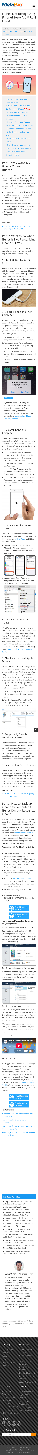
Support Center (25, 1407)
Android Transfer (8, 1397)
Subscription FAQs (26, 1391)
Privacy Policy (19, 1450)
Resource (12, 1321)
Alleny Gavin (10, 1274)
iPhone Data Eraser (9, 1410)
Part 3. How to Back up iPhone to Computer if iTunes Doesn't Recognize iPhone (18, 151)
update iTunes (20, 539)
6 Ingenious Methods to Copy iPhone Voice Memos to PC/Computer (18, 1225)
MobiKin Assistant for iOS (24, 833)
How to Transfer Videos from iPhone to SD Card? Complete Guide (18, 1236)
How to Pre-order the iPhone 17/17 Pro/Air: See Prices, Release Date (17, 1252)
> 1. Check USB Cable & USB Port (18, 112)
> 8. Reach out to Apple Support (18, 145)
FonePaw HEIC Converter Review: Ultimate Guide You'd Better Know (17, 1214)
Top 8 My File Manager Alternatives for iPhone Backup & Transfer (19, 1241)
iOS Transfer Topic (17, 31)
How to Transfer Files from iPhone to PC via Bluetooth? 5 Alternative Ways (18, 1219)
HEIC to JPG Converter (10, 1413)
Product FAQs (24, 1404)
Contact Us (6, 1353)
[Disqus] (19, 1166)
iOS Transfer (22, 1321)
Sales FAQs (23, 1398)
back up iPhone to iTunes (22, 878)
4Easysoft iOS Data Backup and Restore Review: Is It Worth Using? (16, 1208)
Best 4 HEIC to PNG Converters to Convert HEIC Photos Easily (17, 1230)
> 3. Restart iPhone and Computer (19, 122)
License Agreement (23, 1453)
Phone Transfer (8, 1403)
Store (4, 1359)
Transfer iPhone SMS (27, 1373)
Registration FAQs (26, 1394)
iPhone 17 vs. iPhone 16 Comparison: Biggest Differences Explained (18, 1247)
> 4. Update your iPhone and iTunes (19, 125)
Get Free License (8, 1362)
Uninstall (5, 1365)
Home (4, 1321)
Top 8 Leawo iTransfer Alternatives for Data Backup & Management (18, 1202)
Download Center (25, 1410)
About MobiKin (7, 1350)
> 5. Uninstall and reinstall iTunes (18, 129)
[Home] (12, 4)
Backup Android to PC (27, 1382)
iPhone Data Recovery (10, 1407)
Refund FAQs (24, 1401)
